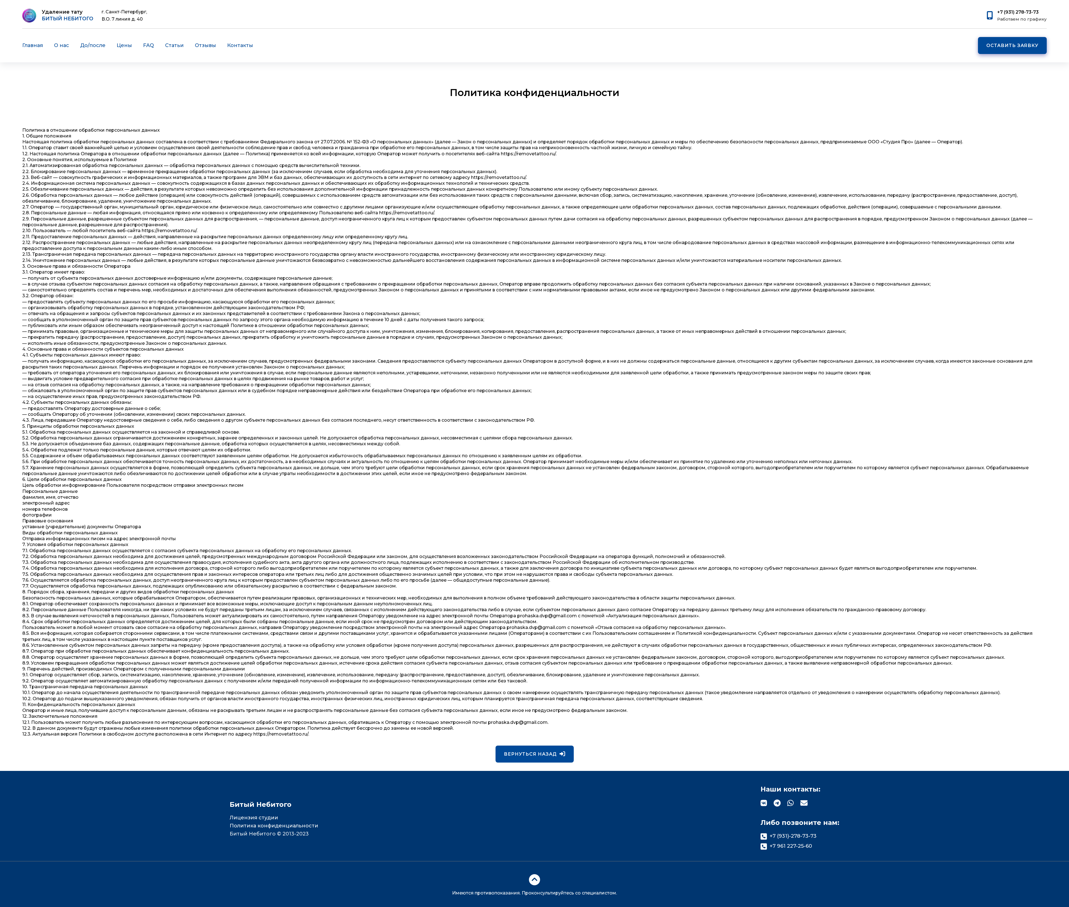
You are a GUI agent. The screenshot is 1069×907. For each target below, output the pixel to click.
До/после (93, 45)
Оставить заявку (1012, 45)
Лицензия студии (254, 818)
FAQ (148, 45)
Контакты (240, 45)
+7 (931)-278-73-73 (793, 836)
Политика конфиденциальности (274, 826)
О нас (61, 45)
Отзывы (205, 45)
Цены (124, 45)
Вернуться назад (530, 754)
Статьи (174, 45)
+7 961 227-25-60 (791, 846)
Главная (32, 45)
